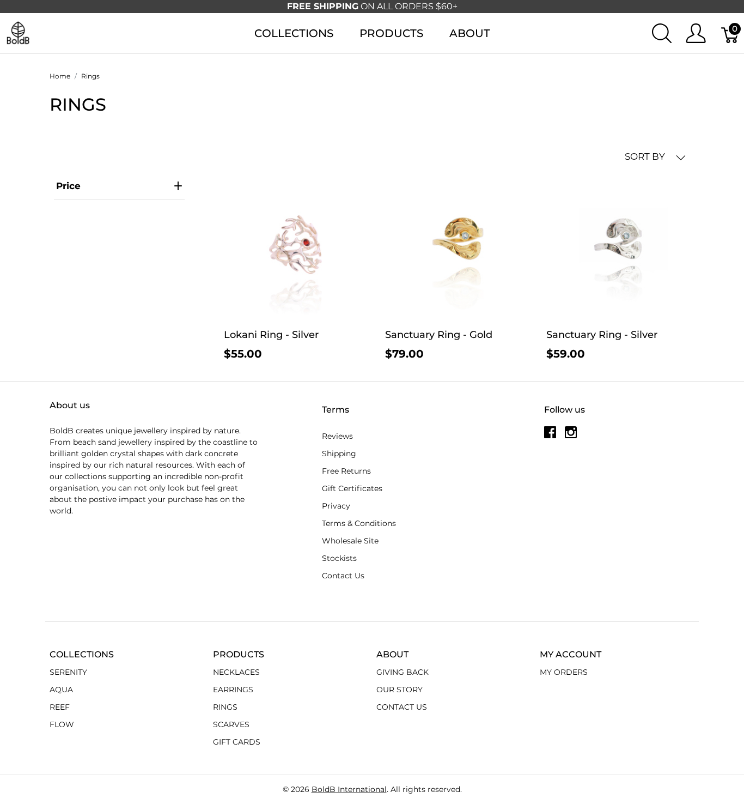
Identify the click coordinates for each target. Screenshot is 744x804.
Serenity (68, 672)
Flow (62, 724)
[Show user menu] (696, 33)
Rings (225, 707)
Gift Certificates (352, 488)
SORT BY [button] (646, 156)
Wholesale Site (350, 541)
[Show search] (662, 33)
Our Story (399, 689)
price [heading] (68, 185)
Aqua (61, 689)
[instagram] (570, 436)
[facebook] (550, 436)
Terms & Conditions (359, 523)
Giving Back (402, 672)
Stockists (339, 558)
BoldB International (349, 789)
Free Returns (346, 471)
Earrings (233, 689)
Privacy (336, 506)
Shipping (339, 453)
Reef (60, 707)
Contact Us (343, 576)
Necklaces (236, 672)
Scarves (231, 724)
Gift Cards (236, 742)
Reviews (337, 436)
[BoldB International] (18, 32)
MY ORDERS (564, 672)
